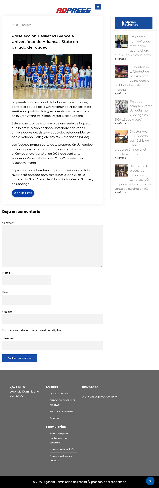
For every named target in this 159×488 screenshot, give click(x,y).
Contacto (55, 418)
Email (5, 292)
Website (7, 312)
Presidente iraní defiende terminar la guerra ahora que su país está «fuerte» (133, 46)
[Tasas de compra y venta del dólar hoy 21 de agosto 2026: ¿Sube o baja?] (121, 106)
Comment (8, 223)
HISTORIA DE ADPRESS (62, 411)
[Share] (150, 481)
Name (6, 272)
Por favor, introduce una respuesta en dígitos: (32, 330)
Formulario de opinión (62, 449)
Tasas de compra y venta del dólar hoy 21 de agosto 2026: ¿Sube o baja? (133, 110)
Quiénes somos (59, 393)
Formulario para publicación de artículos (59, 438)
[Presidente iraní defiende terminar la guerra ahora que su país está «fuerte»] (121, 41)
